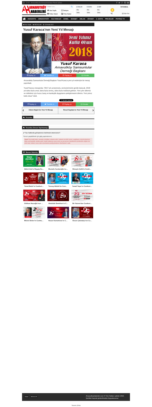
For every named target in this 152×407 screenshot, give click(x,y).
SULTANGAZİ (56, 19)
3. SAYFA (99, 19)
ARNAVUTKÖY (43, 19)
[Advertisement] (113, 60)
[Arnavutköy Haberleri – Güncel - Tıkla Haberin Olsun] (34, 9)
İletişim (66, 10)
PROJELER (109, 19)
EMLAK (82, 19)
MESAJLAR (38, 24)
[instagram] (125, 3)
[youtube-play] (128, 3)
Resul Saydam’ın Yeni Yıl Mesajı (75, 110)
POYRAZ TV (120, 19)
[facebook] (116, 3)
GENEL (66, 19)
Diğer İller (126, 13)
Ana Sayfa (52, 10)
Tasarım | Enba (76, 405)
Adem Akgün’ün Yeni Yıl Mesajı (41, 110)
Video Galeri (53, 14)
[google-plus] (122, 3)
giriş (41, 136)
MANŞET (74, 19)
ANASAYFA (32, 19)
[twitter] (119, 3)
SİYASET (90, 19)
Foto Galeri (67, 14)
